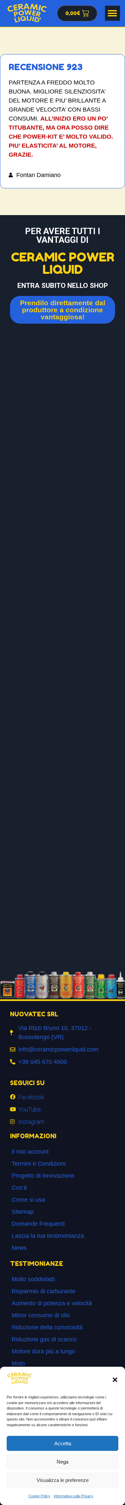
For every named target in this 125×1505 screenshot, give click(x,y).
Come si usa (28, 1199)
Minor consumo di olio (41, 1315)
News (19, 1247)
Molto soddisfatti (33, 1279)
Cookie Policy (39, 1496)
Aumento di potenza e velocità (52, 1303)
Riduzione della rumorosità (47, 1327)
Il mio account (30, 1151)
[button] (115, 1379)
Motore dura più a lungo (43, 1351)
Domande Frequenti (38, 1223)
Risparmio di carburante (43, 1291)
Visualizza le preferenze (63, 1480)
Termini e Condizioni (39, 1163)
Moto (18, 1363)
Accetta (62, 1443)
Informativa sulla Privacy (73, 1496)
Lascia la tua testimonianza (48, 1235)
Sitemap (23, 1211)
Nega (62, 1462)
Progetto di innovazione (43, 1175)
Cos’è (19, 1187)
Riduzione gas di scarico (44, 1339)
